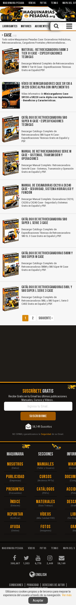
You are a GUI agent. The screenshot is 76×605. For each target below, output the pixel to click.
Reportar (15, 514)
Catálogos (46, 489)
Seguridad (46, 434)
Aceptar (38, 600)
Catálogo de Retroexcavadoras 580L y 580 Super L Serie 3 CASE (46, 289)
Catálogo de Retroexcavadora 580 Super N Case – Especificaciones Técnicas (44, 121)
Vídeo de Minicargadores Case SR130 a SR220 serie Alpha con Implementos (46, 85)
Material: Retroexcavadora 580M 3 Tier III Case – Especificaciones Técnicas (44, 53)
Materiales (45, 502)
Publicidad (15, 476)
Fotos (46, 527)
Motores (26, 26)
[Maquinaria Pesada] (38, 13)
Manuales (45, 464)
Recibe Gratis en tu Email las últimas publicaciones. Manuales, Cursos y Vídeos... (38, 398)
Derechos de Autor (53, 585)
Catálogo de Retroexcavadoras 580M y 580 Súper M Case (47, 255)
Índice (15, 502)
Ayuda (15, 527)
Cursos (46, 476)
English (41, 574)
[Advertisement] (38, 353)
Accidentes (42, 26)
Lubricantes (10, 26)
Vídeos (45, 514)
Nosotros (15, 464)
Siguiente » (46, 318)
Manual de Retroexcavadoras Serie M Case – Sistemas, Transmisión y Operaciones (46, 155)
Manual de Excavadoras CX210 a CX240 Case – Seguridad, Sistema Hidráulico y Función (47, 189)
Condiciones (16, 585)
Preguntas (15, 489)
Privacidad (33, 585)
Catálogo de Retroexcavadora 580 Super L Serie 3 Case (44, 221)
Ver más (67, 595)
